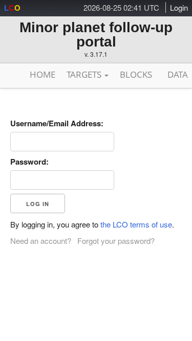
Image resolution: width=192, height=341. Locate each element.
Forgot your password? (116, 240)
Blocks (136, 74)
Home (42, 74)
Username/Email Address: (56, 123)
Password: (29, 161)
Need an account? (40, 240)
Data (177, 74)
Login (179, 7)
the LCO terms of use (136, 224)
